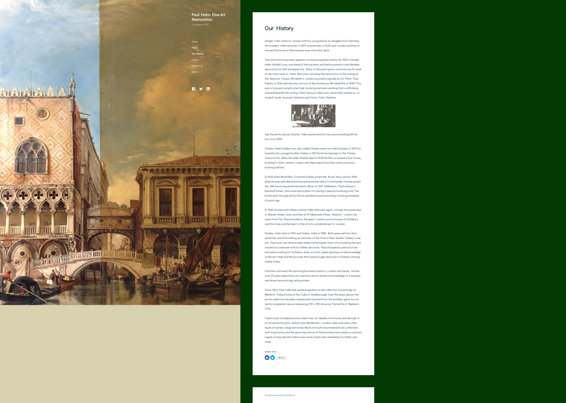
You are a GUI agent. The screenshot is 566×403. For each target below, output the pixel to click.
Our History (197, 53)
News (195, 47)
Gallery (195, 71)
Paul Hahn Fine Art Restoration (208, 17)
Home (195, 41)
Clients (195, 59)
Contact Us (197, 65)
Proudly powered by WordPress (280, 395)
